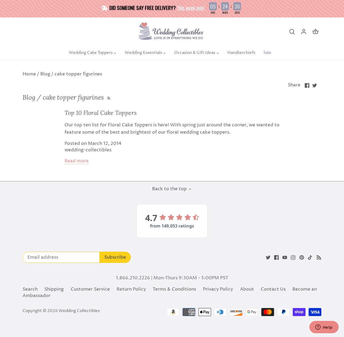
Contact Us (273, 289)
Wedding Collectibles (79, 311)
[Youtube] (284, 257)
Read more (76, 161)
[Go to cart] (315, 31)
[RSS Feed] (108, 97)
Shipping (54, 289)
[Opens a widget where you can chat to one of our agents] (324, 327)
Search (30, 289)
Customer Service (90, 289)
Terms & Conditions (174, 289)
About (247, 289)
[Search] (292, 31)
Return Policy (131, 289)
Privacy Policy (218, 289)
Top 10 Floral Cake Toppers (100, 112)
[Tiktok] (310, 257)
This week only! (191, 7)
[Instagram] (293, 257)
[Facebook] (276, 257)
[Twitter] (268, 257)
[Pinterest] (301, 257)
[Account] (304, 31)
